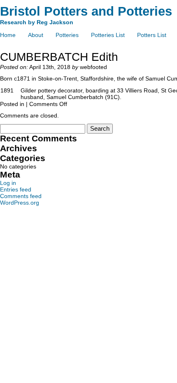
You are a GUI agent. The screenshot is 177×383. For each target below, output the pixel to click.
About (35, 35)
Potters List (151, 35)
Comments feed (21, 196)
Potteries (67, 35)
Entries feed (15, 189)
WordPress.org (19, 202)
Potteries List (108, 35)
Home (8, 35)
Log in (8, 183)
